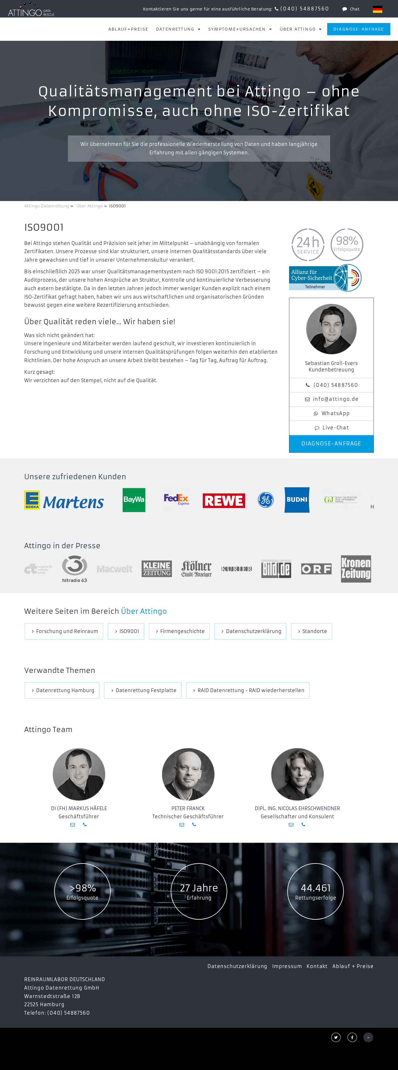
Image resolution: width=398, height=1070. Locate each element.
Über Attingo (144, 611)
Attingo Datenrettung (47, 206)
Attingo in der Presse (62, 546)
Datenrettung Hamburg (65, 690)
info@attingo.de (336, 399)
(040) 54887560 (305, 9)
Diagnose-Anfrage (358, 29)
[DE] (377, 9)
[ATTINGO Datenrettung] (31, 8)
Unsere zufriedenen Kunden (75, 477)
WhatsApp (336, 413)
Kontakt (317, 966)
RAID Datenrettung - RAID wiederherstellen (251, 690)
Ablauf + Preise (353, 966)
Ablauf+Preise (128, 29)
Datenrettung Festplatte (146, 690)
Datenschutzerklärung (237, 966)
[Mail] (73, 824)
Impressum (287, 966)
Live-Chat (336, 428)
